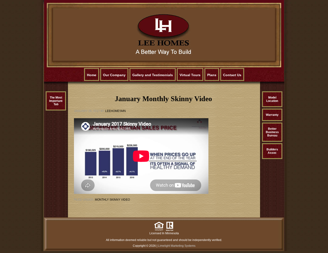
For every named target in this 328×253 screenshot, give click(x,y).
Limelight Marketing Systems (176, 245)
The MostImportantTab (55, 101)
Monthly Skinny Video (112, 199)
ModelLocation (272, 99)
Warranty (272, 115)
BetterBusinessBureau (272, 132)
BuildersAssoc (272, 151)
